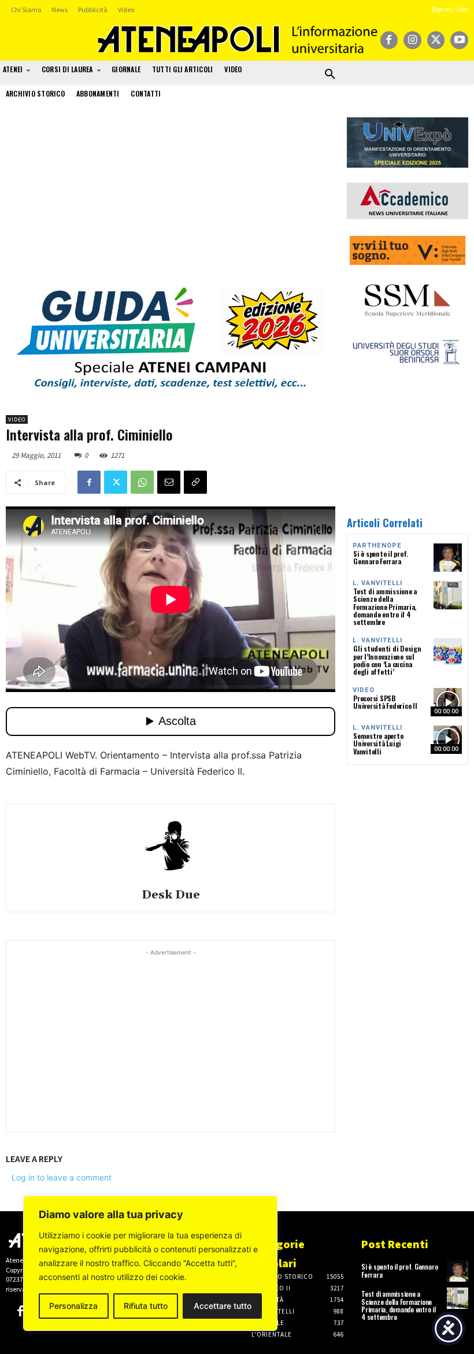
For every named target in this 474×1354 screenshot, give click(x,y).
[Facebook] (389, 40)
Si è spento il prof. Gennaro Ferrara (380, 557)
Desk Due (171, 895)
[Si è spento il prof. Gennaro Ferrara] (448, 557)
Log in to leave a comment (62, 1177)
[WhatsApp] (142, 482)
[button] (330, 74)
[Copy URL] (195, 482)
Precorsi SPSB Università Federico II (385, 702)
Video (16, 419)
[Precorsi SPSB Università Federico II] (448, 702)
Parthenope (377, 545)
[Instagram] (412, 40)
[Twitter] (436, 40)
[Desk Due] (170, 844)
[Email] (168, 482)
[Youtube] (459, 40)
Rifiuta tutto (146, 1306)
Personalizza (73, 1306)
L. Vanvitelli (377, 583)
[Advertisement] (170, 198)
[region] (150, 1263)
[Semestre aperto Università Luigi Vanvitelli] (448, 740)
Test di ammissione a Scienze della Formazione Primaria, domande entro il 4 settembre (385, 606)
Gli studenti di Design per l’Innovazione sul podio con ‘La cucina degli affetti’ (387, 659)
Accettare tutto (222, 1306)
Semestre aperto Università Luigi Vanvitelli (378, 743)
